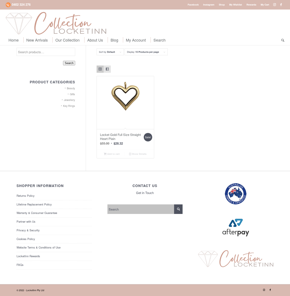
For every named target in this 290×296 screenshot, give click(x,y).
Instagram (208, 4)
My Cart (265, 4)
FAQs (20, 265)
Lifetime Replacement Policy (34, 204)
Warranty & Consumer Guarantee (37, 213)
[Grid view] (100, 69)
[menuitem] (193, 4)
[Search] (281, 40)
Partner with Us (26, 221)
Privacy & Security (28, 230)
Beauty (71, 88)
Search (69, 63)
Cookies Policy (26, 239)
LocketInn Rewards (28, 256)
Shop (222, 4)
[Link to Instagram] (275, 4)
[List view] (107, 69)
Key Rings (69, 106)
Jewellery (69, 100)
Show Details (138, 153)
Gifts (72, 94)
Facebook (193, 4)
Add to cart (113, 153)
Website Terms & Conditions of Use (39, 247)
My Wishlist (235, 4)
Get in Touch (145, 192)
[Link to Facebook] (281, 4)
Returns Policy (26, 196)
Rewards (251, 4)
